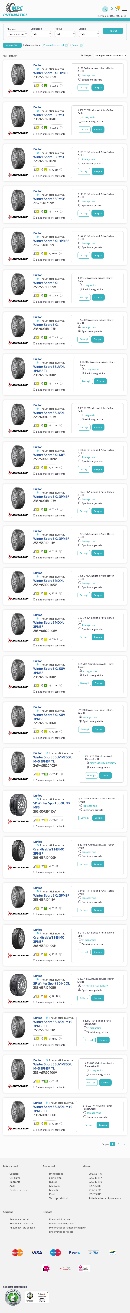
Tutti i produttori (58, 1198)
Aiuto (12, 1185)
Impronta (15, 1181)
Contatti (14, 1173)
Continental (55, 1177)
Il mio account (111, 9)
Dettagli (84, 87)
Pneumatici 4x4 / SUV (61, 1223)
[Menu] (47, 1293)
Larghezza (36, 28)
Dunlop (76, 45)
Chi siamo (15, 1177)
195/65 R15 (95, 1185)
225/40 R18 (95, 1181)
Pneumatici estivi (19, 1219)
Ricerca (113, 30)
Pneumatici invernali (54, 45)
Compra (98, 87)
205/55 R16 (95, 1173)
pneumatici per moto (61, 1231)
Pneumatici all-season (22, 1227)
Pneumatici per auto (60, 1219)
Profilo (58, 28)
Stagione (11, 29)
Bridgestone (56, 1173)
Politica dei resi (18, 1189)
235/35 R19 (95, 1189)
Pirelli (52, 1194)
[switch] (42, 1300)
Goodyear (54, 1185)
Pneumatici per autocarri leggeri (67, 1227)
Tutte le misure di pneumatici (105, 1198)
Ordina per (86, 55)
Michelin (54, 1189)
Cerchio (82, 28)
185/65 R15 (95, 1194)
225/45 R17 (95, 1177)
